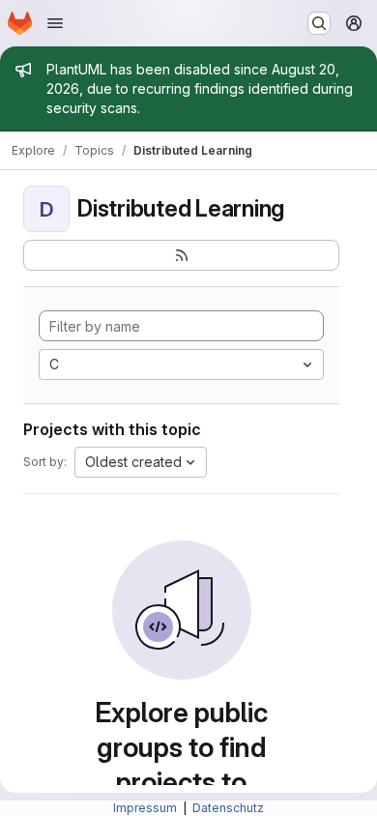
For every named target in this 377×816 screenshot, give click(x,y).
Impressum (146, 808)
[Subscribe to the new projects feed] (181, 255)
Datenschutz (228, 808)
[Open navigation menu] (55, 23)
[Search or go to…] (319, 23)
